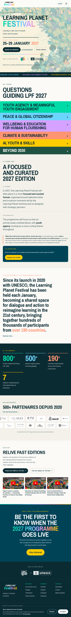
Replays (27, 590)
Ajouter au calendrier (12, 50)
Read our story (8, 336)
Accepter (63, 612)
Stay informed (35, 552)
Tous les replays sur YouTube (42, 471)
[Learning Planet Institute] (23, 59)
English (60, 3)
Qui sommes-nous (31, 587)
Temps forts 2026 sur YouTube (15, 471)
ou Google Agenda (27, 49)
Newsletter (58, 587)
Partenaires (28, 593)
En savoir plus (26, 614)
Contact (57, 590)
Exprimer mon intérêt (13, 257)
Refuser (51, 612)
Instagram (43, 593)
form (59, 240)
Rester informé (41, 50)
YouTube (43, 587)
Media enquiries (60, 593)
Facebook (43, 596)
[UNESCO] (37, 59)
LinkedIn (43, 590)
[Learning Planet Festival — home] (9, 4)
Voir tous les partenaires (11, 412)
